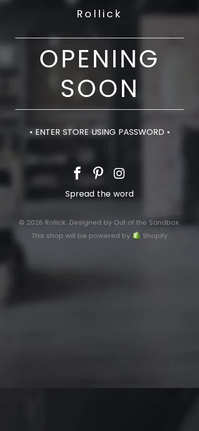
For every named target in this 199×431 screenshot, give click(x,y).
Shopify (155, 236)
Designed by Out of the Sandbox (124, 222)
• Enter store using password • (100, 132)
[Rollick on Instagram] (119, 174)
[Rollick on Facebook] (77, 174)
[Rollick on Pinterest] (98, 174)
